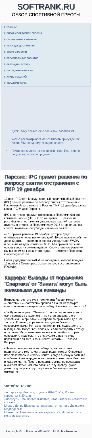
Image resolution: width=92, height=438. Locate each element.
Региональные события (22, 58)
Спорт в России (16, 52)
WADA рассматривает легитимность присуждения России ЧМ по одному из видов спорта (45, 140)
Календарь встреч (18, 64)
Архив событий (16, 77)
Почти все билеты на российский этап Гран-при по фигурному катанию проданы (45, 152)
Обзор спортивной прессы (24, 33)
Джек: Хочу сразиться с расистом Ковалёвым (43, 131)
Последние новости (19, 70)
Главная (11, 27)
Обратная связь (16, 83)
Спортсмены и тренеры (21, 39)
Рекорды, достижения (20, 45)
